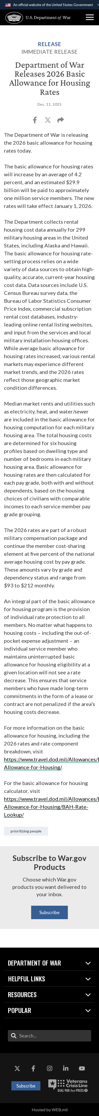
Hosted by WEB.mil (50, 1109)
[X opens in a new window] (17, 1068)
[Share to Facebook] (35, 121)
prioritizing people (26, 831)
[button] (90, 17)
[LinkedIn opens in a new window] (65, 1068)
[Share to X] (48, 121)
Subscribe (49, 912)
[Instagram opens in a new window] (49, 1068)
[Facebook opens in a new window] (33, 1068)
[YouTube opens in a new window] (81, 1068)
